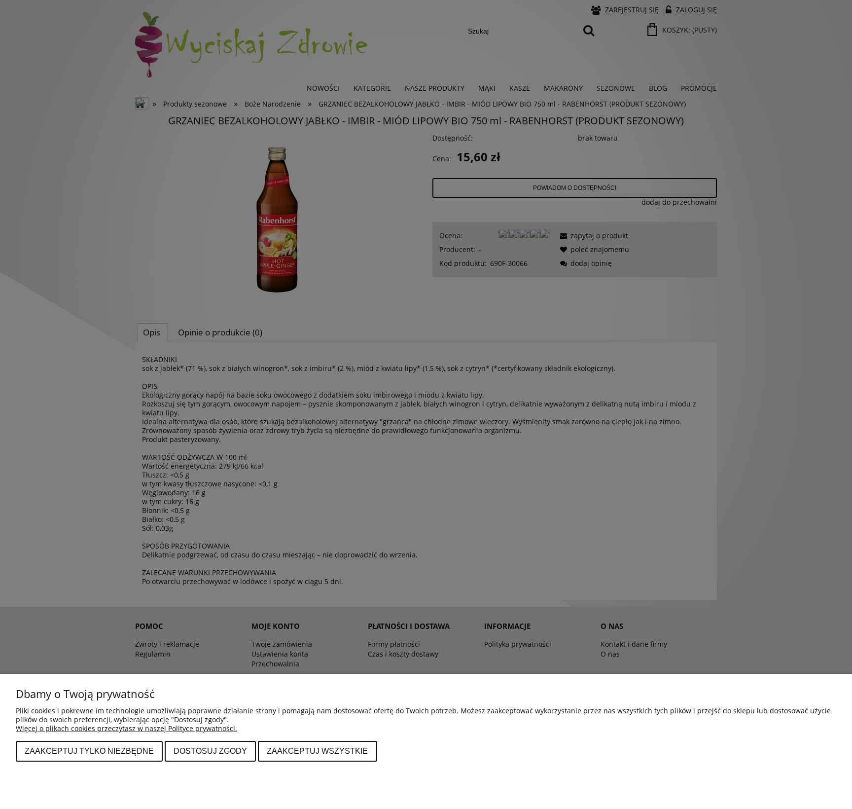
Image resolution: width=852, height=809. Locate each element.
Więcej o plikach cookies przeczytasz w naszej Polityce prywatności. (126, 728)
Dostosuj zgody (210, 750)
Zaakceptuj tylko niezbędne (89, 750)
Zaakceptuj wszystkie (317, 750)
